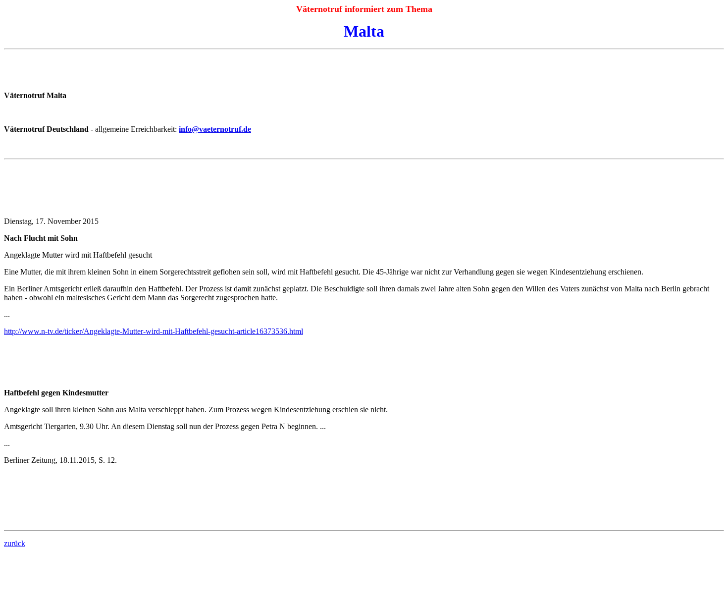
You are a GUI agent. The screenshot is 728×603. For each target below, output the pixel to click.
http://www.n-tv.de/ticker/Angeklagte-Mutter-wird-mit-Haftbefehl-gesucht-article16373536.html (153, 331)
